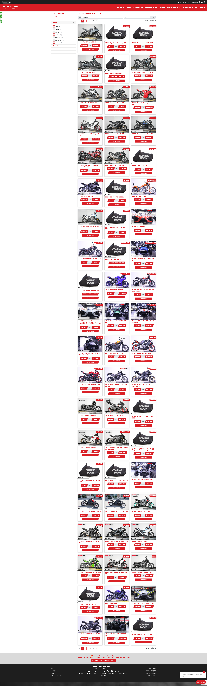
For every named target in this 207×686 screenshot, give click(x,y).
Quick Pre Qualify (151, 670)
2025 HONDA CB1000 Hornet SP (141, 385)
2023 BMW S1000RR (114, 73)
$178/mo (122, 293)
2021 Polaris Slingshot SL (115, 634)
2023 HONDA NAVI (140, 166)
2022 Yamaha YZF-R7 (88, 447)
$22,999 (84, 106)
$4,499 (111, 232)
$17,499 (110, 639)
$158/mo (96, 451)
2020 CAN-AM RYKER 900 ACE (116, 321)
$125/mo (122, 326)
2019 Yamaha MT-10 (114, 415)
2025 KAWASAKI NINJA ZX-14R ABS (88, 165)
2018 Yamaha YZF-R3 (114, 103)
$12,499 (84, 515)
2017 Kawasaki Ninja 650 (116, 480)
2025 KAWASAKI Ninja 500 (143, 72)
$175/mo (96, 199)
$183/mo (96, 45)
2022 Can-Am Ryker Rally (116, 511)
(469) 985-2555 (192, 2)
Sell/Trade (134, 7)
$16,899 (84, 170)
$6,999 (137, 515)
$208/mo (96, 515)
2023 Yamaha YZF (113, 603)
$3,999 (111, 389)
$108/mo (149, 294)
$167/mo (122, 137)
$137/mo (149, 483)
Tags (54, 16)
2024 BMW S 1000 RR (114, 165)
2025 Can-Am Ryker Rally (90, 511)
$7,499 (110, 326)
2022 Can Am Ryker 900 (142, 479)
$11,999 (110, 577)
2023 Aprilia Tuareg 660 (116, 43)
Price (54, 49)
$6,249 (137, 76)
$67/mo (122, 389)
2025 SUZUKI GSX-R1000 (90, 384)
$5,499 (84, 76)
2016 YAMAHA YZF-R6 (88, 42)
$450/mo (149, 108)
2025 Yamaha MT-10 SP (142, 634)
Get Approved (90, 49)
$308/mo (96, 546)
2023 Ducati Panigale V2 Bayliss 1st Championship (143, 449)
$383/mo (96, 106)
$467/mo (122, 452)
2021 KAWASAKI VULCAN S (90, 258)
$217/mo (96, 139)
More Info (54, 672)
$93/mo (122, 357)
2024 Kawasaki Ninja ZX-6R (116, 573)
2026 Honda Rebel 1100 (142, 572)
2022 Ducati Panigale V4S (141, 103)
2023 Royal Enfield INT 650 (115, 228)
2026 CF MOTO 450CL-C (89, 72)
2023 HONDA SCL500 (114, 353)
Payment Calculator (56, 675)
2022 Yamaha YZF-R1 (88, 604)
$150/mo (122, 46)
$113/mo (149, 357)
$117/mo (149, 515)
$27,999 (110, 452)
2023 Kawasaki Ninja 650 (90, 572)
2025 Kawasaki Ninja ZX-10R (90, 541)
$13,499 (84, 639)
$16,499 (137, 326)
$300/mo (96, 327)
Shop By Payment (150, 673)
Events (188, 7)
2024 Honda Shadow (87, 415)
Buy (52, 668)
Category (56, 52)
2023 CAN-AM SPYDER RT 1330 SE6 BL (90, 354)
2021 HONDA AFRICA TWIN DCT (90, 227)
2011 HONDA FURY (139, 196)
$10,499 (84, 199)
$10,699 (111, 293)
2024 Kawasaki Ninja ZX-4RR (90, 481)
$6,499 (137, 294)
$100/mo (149, 137)
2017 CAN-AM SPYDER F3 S (143, 259)
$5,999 (137, 137)
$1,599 (137, 169)
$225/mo (96, 639)
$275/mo (149, 326)
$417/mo (123, 168)
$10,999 (84, 45)
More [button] (199, 7)
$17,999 (84, 327)
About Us (53, 673)
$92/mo (95, 76)
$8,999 (110, 46)
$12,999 (84, 139)
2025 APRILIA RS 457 (141, 353)
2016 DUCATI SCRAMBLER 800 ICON (143, 290)
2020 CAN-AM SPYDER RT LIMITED (143, 321)
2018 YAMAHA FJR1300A (89, 290)
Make (54, 22)
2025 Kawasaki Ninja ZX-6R (90, 134)
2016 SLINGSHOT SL (141, 226)
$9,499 (84, 451)
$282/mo (96, 170)
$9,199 (110, 607)
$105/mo (96, 262)
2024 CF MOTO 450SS (115, 197)
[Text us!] (201, 682)
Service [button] (173, 7)
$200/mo (122, 577)
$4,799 (111, 200)
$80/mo (122, 200)
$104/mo (149, 76)
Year (54, 19)
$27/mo (149, 169)
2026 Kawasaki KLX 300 (142, 43)
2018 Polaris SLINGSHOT (143, 603)
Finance (53, 670)
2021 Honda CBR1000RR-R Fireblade (116, 448)
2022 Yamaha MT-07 (141, 511)
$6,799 (137, 357)
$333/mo (96, 358)
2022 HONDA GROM (113, 259)
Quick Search (58, 13)
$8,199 (137, 483)
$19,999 (84, 358)
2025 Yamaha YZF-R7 (114, 134)
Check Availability (116, 77)
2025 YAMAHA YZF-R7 (88, 196)
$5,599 (111, 357)
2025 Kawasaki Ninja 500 (143, 134)
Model (55, 46)
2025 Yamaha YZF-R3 (141, 541)
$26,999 (137, 108)
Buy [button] (119, 7)
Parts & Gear (155, 7)
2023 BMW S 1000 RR (88, 103)
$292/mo (122, 639)
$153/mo (122, 607)
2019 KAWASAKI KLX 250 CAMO (116, 385)
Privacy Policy (152, 668)
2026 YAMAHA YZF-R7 (115, 289)
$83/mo (149, 46)
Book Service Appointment (102, 660)
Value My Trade (151, 675)
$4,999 (137, 46)
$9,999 (110, 137)
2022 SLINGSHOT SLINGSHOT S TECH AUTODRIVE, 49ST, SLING (90, 322)
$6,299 (84, 262)
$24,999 (111, 168)
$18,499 (84, 546)
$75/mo (122, 232)
